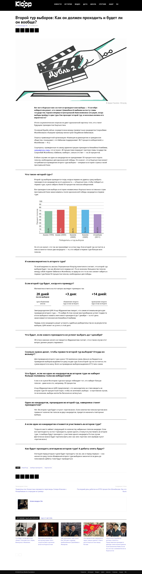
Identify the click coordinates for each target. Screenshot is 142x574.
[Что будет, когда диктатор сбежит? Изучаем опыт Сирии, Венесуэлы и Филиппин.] (25, 529)
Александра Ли (22, 25)
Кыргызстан (48, 467)
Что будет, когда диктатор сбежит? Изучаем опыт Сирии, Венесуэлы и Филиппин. (25, 540)
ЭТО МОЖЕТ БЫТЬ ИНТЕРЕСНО (27, 518)
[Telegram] (32, 30)
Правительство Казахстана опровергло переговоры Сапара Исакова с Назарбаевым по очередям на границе (41, 490)
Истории (68, 4)
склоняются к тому (42, 150)
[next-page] (20, 555)
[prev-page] (16, 555)
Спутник (102, 4)
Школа (93, 4)
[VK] (27, 30)
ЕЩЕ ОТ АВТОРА (46, 518)
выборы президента (36, 467)
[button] (124, 4)
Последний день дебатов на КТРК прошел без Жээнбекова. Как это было (102, 490)
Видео (77, 4)
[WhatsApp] (37, 30)
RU (117, 4)
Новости (58, 4)
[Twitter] (22, 30)
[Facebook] (17, 30)
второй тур (25, 467)
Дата (85, 4)
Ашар (111, 4)
